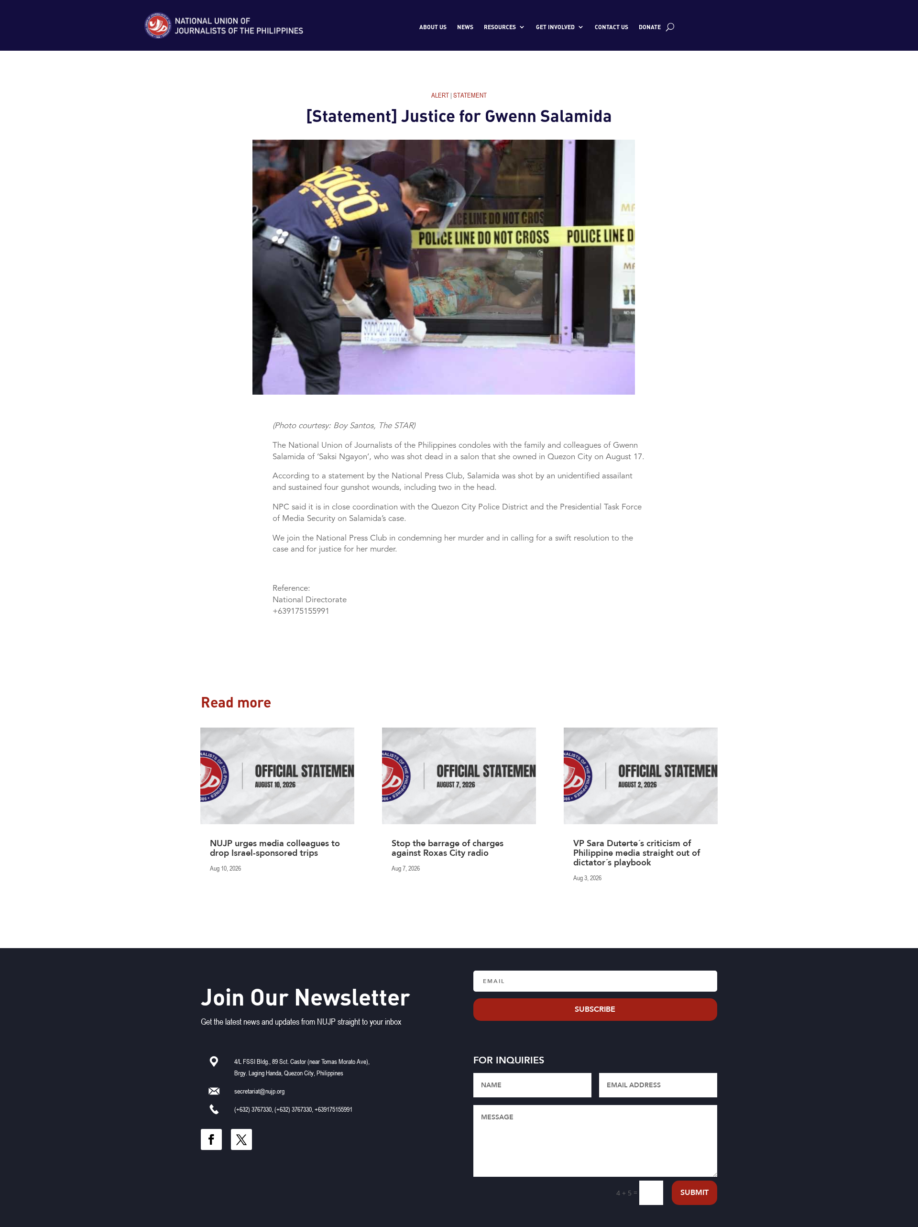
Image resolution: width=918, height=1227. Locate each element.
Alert (440, 95)
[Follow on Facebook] (211, 1139)
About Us (433, 26)
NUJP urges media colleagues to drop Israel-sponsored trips (275, 848)
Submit (694, 1192)
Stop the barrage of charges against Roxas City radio (447, 848)
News (465, 26)
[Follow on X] (241, 1139)
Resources (500, 26)
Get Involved (555, 26)
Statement (470, 95)
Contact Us (611, 26)
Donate (650, 26)
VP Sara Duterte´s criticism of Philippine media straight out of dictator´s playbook (636, 853)
